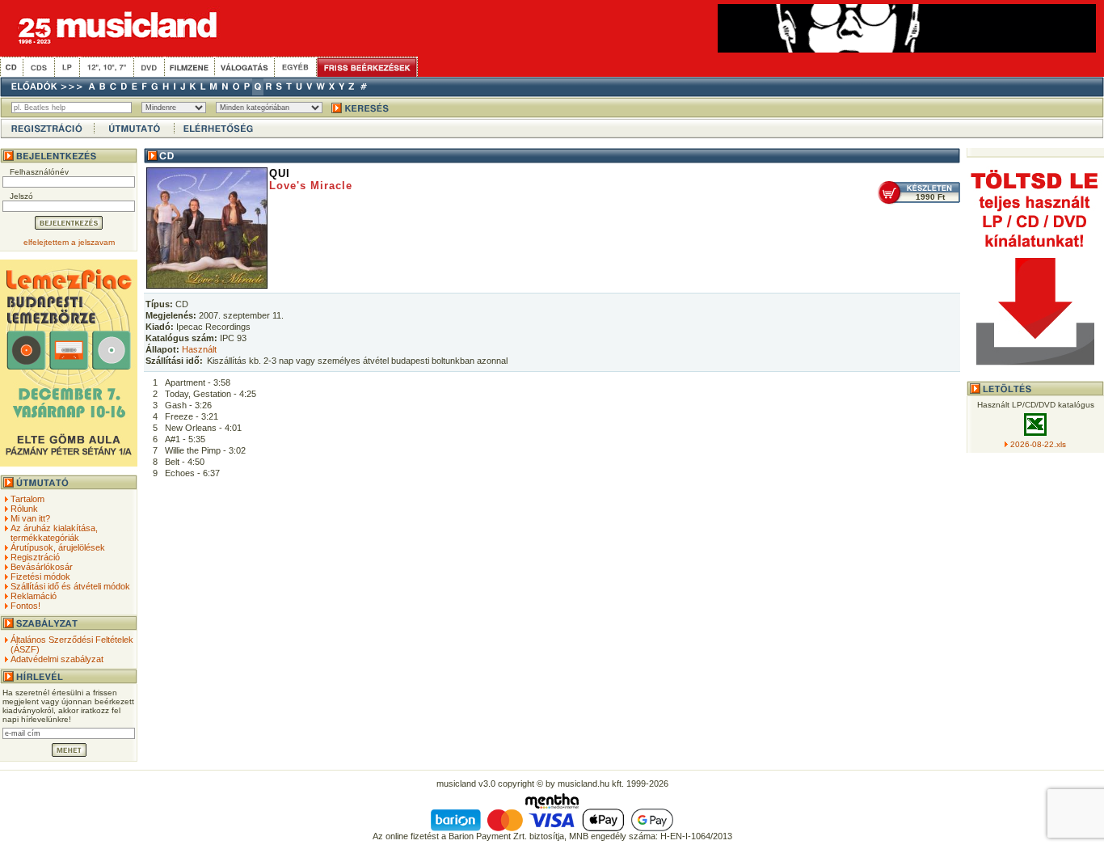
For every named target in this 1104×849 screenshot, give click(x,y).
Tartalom (27, 499)
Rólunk (24, 508)
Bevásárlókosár (42, 567)
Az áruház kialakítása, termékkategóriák (54, 533)
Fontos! (25, 605)
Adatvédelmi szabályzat (57, 659)
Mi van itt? (30, 518)
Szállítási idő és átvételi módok (70, 586)
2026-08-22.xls (1038, 444)
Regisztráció (35, 557)
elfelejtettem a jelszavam (69, 242)
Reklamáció (34, 596)
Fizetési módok (40, 576)
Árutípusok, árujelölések (58, 547)
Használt (199, 349)
